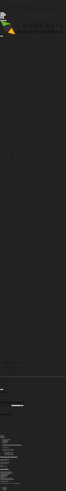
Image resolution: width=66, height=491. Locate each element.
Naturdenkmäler (16, 155)
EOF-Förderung (14, 124)
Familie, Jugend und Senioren (12, 218)
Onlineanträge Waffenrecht (18, 78)
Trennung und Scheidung (16, 234)
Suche (4, 15)
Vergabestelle (13, 53)
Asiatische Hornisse (17, 140)
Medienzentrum (8, 344)
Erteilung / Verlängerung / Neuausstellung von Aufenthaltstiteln (25, 191)
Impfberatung (13, 262)
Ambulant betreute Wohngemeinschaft (18, 251)
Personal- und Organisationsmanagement (17, 60)
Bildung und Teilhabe (15, 214)
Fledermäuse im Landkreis (20, 137)
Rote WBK (17, 81)
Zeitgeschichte (12, 274)
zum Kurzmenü (5, 3)
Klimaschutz (5, 354)
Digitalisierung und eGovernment (15, 61)
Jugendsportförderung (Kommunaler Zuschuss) (16, 339)
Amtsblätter (7, 42)
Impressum (4, 442)
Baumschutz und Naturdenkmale (19, 170)
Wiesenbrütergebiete (17, 157)
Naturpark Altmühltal (17, 152)
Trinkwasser (11, 297)
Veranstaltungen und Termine (10, 43)
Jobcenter (9, 304)
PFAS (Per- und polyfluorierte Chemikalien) (19, 129)
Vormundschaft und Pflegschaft (17, 236)
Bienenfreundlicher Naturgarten (19, 168)
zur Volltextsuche (5, 4)
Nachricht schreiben (6, 375)
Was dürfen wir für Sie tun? (5, 405)
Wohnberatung (14, 245)
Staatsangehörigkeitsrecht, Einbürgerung (19, 196)
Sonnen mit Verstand (15, 281)
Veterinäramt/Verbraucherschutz (7, 479)
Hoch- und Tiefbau (12, 55)
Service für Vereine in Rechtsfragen (18, 333)
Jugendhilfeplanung (15, 233)
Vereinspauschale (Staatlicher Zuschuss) (15, 337)
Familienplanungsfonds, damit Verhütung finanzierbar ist (20, 257)
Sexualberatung (14, 270)
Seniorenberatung (14, 252)
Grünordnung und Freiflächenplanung (20, 171)
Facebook (4, 489)
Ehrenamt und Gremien (15, 183)
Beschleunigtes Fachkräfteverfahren (20, 194)
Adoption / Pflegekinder (15, 224)
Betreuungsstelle (14, 241)
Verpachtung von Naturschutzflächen (18, 184)
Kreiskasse (13, 54)
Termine (6, 350)
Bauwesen (13, 114)
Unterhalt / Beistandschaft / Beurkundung (19, 235)
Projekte (12, 176)
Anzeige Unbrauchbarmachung (21, 94)
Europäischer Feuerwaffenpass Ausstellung (23, 89)
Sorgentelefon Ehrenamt (16, 334)
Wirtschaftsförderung (6, 346)
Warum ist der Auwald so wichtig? (19, 177)
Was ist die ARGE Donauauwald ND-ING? (21, 178)
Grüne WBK (17, 79)
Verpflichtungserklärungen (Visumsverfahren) (22, 195)
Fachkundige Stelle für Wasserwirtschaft (19, 132)
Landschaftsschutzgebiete (18, 154)
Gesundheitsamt (10, 253)
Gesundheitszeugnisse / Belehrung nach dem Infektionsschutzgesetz (23, 259)
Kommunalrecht (12, 63)
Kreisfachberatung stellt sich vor (19, 166)
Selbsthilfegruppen (14, 269)
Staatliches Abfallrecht (15, 130)
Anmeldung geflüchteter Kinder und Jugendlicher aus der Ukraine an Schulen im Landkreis (25, 40)
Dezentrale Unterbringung (16, 217)
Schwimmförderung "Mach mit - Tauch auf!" (15, 343)
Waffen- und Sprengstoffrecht (17, 76)
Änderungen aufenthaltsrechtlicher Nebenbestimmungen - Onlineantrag (27, 204)
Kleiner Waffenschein (19, 82)
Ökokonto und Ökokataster (18, 144)
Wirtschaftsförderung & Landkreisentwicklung (18, 58)
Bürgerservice (5, 47)
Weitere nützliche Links (15, 332)
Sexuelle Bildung (14, 280)
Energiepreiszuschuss (11, 342)
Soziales (6, 321)
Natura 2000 (15, 151)
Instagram (4, 488)
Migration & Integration (9, 345)
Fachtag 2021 (13, 279)
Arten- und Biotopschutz (15, 135)
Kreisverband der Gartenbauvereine (20, 173)
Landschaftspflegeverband (16, 182)
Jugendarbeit (13, 232)
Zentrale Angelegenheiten (12, 49)
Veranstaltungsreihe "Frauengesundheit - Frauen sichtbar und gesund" (25, 294)
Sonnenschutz (11, 273)
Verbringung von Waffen (20, 100)
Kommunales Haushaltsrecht (17, 69)
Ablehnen (2, 12)
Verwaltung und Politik (7, 310)
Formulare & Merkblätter (9, 308)
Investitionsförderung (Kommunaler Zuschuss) (16, 338)
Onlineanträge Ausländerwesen (17, 199)
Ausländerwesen (12, 188)
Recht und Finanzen (15, 329)
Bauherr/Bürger (16, 121)
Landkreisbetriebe (10, 305)
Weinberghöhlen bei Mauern (18, 162)
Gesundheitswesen (14, 104)
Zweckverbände (16, 71)
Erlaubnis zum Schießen (20, 93)
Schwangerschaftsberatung (16, 263)
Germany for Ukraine (17, 206)
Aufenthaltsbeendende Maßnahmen (20, 193)
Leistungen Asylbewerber (16, 215)
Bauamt (10, 113)
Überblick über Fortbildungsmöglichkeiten (17, 335)
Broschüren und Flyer (15, 331)
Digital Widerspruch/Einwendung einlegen (10, 359)
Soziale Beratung (14, 268)
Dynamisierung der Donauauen (19, 180)
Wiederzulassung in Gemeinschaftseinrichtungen (20, 285)
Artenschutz (15, 136)
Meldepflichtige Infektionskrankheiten (18, 284)
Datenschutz (5, 441)
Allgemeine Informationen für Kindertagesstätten (20, 287)
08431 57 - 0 (9, 369)
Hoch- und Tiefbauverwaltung (6, 472)
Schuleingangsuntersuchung (16, 289)
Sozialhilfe (13, 210)
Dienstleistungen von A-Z (10, 307)
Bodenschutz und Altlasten (16, 126)
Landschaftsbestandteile (18, 156)
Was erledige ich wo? (9, 46)
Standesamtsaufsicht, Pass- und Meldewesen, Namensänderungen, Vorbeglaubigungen (28, 197)
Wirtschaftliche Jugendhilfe (16, 237)
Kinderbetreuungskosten (16, 213)
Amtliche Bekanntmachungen (10, 44)
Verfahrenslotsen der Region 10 (17, 239)
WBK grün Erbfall (18, 96)
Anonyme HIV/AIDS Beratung (17, 261)
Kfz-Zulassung (14, 110)
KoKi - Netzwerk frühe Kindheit (17, 228)
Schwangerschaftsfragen (14, 298)
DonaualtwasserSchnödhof (18, 160)
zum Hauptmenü (5, 2)
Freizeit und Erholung (15, 186)
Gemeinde (15, 122)
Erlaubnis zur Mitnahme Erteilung (21, 98)
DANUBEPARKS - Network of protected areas (22, 179)
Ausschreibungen (5, 353)
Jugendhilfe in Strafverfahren (16, 225)
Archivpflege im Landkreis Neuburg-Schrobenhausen (21, 67)
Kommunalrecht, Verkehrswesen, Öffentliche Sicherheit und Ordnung (20, 62)
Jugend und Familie (8, 320)
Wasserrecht (13, 131)
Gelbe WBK (17, 80)
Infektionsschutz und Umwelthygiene (16, 275)
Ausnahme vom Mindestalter (21, 92)
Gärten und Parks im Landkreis (19, 174)
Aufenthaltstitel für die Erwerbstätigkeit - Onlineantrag (23, 201)
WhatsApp (4, 487)
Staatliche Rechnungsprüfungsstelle (16, 107)
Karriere (4, 357)
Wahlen (12, 72)
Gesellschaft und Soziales (7, 319)
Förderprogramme (14, 181)
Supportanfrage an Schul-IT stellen (18, 57)
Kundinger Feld (16, 158)
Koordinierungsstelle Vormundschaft (18, 238)
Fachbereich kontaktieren (7, 358)
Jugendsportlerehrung (11, 340)
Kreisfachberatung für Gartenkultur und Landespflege (21, 165)
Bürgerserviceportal (8, 306)
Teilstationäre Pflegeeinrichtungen (17, 247)
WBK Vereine (17, 85)
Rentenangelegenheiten (15, 211)
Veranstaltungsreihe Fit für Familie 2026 (21, 229)
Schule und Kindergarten (14, 283)
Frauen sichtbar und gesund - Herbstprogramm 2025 (21, 293)
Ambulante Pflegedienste (16, 248)
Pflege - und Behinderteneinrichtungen (16, 277)
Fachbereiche (7, 48)
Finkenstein (15, 163)
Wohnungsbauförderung (16, 116)
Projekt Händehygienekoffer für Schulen (19, 288)
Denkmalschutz (14, 117)
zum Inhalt (4, 1)
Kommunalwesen (14, 70)
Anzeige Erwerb (18, 84)
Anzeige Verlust (18, 97)
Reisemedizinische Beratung (16, 267)
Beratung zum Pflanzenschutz (19, 172)
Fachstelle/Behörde (17, 123)
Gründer (6, 348)
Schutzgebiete (13, 150)
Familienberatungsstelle (5, 474)
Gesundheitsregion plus (13, 299)
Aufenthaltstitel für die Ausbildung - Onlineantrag (22, 200)
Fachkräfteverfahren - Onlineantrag (20, 205)
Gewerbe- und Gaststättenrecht (17, 103)
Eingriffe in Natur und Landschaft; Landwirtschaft (21, 142)
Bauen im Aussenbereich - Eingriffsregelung (21, 143)
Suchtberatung (14, 264)
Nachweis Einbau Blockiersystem (21, 95)
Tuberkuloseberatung (15, 266)
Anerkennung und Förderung (16, 330)
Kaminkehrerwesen (15, 128)
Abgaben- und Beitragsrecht (16, 65)
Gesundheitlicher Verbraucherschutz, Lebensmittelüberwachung (21, 302)
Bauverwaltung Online (15, 120)
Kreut (14, 164)
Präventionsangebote (13, 278)
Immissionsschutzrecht (15, 127)
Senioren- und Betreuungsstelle (6, 478)
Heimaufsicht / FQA (15, 243)
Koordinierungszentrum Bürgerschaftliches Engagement (18, 326)
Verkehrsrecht (13, 109)
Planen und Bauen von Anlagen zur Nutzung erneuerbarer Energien (26, 148)
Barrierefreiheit (5, 440)
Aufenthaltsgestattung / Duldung (19, 192)
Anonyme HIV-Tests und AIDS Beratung (17, 255)
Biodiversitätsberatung (15, 185)
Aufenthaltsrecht (14, 190)
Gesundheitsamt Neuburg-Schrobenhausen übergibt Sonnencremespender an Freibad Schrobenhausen (31, 296)
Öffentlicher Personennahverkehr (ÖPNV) (19, 59)
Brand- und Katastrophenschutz (17, 102)
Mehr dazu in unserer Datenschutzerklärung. (9, 10)
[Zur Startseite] (31, 33)
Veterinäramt (9, 301)
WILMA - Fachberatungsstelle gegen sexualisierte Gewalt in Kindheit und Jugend (27, 220)
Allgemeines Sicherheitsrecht (16, 75)
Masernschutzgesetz (13, 276)
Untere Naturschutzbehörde (14, 134)
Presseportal (7, 41)
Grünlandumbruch (16, 146)
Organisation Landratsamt (10, 312)
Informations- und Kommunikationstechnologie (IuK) (19, 56)
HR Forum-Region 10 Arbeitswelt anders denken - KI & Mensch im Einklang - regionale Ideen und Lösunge (26, 352)
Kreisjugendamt (12, 222)
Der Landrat (7, 311)
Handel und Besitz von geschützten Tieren (21, 139)
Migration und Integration (16, 198)
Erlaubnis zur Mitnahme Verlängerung (22, 99)
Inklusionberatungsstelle (9, 322)
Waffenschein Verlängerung (20, 88)
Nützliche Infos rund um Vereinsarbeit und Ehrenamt (19, 327)
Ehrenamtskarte (10, 325)
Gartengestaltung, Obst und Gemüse (20, 169)
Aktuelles (4, 38)
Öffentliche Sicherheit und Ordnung (16, 73)
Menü (1, 15)
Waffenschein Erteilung (19, 87)
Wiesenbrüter (17, 138)
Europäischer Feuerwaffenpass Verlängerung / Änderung (26, 90)
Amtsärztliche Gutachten (14, 254)
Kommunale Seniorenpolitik (16, 249)
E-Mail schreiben (9, 372)
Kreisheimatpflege (14, 68)
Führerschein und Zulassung (14, 108)
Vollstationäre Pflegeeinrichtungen (18, 246)
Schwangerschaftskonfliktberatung (16, 291)
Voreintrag (17, 86)
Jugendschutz (13, 226)
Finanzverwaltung (12, 51)
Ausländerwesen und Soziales (13, 187)
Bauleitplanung (14, 115)
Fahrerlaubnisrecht (14, 111)
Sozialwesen (11, 209)
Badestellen (11, 256)
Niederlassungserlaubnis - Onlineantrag (21, 207)
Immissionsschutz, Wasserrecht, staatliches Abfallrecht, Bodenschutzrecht (24, 125)
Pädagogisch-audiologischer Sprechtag (19, 265)
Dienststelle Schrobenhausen (6, 471)
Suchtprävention (14, 282)
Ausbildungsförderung (15, 66)
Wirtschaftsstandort (9, 347)
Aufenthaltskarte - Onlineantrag (19, 208)
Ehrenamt (7, 324)
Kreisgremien (7, 313)
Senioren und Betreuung (13, 240)
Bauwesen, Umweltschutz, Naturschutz (14, 112)
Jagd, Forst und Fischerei (16, 74)
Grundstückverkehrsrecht (16, 106)
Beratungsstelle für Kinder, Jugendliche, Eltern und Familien (20, 219)
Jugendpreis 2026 (8, 316)
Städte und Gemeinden (9, 317)
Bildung (6, 351)
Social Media (5, 360)
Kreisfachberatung (4, 475)
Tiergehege (15, 149)
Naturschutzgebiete (17, 153)
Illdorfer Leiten (16, 159)
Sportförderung (8, 336)
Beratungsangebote (13, 260)
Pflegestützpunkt (14, 242)
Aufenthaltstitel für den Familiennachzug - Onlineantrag (24, 203)
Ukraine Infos (7, 39)
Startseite (4, 407)
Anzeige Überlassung (19, 83)
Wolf (5, 45)
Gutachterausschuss (15, 118)
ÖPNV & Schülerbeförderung (10, 309)
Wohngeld (13, 212)
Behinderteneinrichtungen (16, 250)
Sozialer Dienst (14, 223)
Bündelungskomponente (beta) (21, 101)
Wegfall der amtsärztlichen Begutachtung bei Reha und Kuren (23, 295)
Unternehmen (7, 349)
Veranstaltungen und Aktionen (19, 167)
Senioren (6, 323)
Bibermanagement (16, 141)
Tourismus (4, 356)
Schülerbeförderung (15, 52)
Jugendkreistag (8, 315)
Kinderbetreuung (14, 227)
